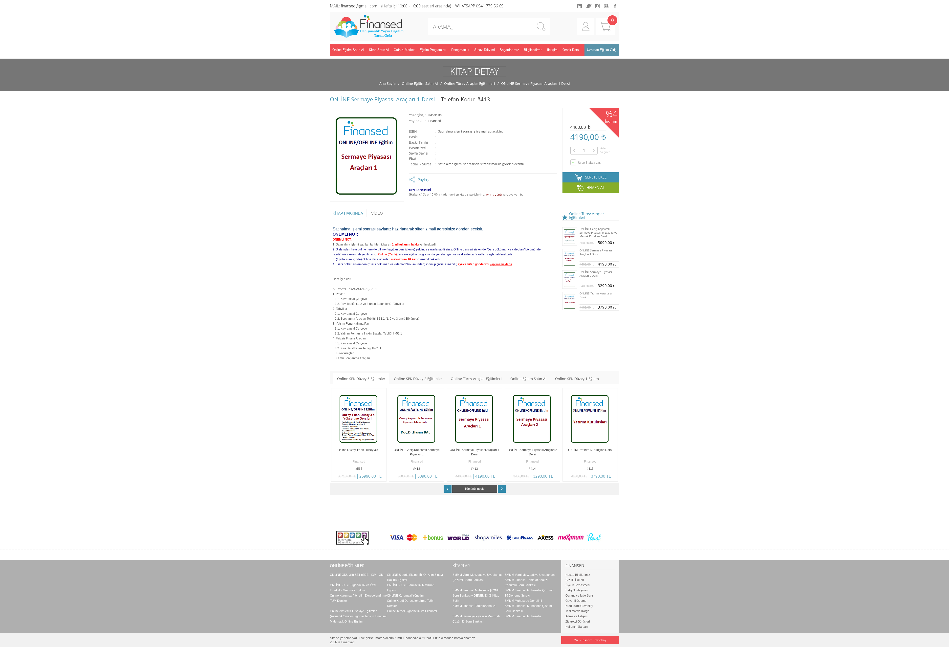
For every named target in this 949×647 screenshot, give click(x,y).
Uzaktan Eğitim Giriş (602, 50)
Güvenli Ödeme (575, 600)
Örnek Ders (570, 50)
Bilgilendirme (533, 50)
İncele (372, 478)
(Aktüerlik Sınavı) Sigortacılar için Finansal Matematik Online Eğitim (358, 619)
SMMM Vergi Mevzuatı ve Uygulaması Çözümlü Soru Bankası (478, 577)
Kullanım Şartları (576, 626)
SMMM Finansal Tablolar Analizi (474, 606)
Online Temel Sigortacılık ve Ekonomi (412, 611)
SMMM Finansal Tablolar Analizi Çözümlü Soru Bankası (526, 582)
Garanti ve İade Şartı (579, 595)
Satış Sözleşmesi (576, 590)
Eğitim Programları (433, 50)
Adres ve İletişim (576, 616)
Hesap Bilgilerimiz (577, 575)
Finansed (434, 121)
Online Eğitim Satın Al (348, 50)
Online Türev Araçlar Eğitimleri (469, 83)
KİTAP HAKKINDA (348, 213)
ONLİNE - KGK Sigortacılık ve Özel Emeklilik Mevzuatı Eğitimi (353, 587)
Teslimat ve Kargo (577, 611)
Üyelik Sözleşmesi (577, 585)
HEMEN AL (595, 187)
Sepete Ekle (345, 478)
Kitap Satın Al (379, 50)
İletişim (552, 50)
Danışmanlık (460, 50)
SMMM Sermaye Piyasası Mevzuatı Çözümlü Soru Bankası (476, 619)
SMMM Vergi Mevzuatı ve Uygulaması (530, 575)
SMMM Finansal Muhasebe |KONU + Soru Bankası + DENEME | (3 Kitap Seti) (477, 595)
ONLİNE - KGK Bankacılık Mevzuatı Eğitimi (410, 587)
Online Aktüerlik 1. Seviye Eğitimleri (353, 611)
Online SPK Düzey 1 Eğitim (577, 378)
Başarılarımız (509, 50)
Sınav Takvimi (484, 50)
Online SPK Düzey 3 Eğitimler (361, 378)
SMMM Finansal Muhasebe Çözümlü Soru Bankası (529, 608)
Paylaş (423, 179)
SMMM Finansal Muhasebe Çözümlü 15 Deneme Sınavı (529, 593)
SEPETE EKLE (595, 177)
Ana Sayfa (387, 83)
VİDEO (377, 213)
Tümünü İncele (475, 489)
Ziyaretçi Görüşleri (577, 621)
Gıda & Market (404, 50)
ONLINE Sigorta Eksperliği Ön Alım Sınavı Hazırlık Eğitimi (415, 577)
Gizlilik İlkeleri (574, 580)
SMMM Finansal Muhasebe (523, 616)
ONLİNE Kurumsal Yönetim (405, 595)
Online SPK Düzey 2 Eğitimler (418, 378)
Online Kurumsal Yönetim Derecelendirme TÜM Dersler (358, 598)
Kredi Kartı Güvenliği (579, 606)
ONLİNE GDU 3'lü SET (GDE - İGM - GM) (357, 575)
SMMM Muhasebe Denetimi (523, 600)
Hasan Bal (435, 115)
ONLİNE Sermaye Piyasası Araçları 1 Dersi (535, 83)
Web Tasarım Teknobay (590, 640)
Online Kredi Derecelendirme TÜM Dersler (410, 603)
